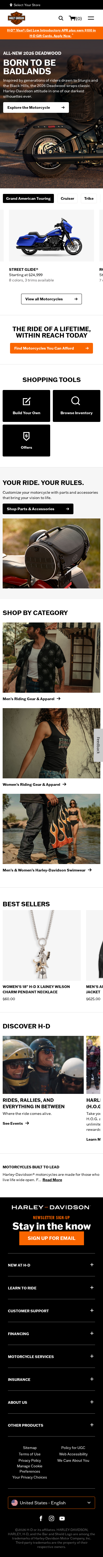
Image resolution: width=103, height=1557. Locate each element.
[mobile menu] (90, 18)
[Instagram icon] (51, 1518)
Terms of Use (30, 1454)
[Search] (61, 18)
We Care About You (73, 1460)
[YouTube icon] (62, 1518)
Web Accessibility (73, 1454)
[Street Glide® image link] (51, 235)
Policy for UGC (73, 1448)
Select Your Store (27, 5)
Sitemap (30, 1448)
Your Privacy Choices (29, 1477)
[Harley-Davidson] (51, 1207)
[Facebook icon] (41, 1518)
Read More (52, 1179)
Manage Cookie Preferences (30, 1468)
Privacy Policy (29, 1460)
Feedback (98, 745)
